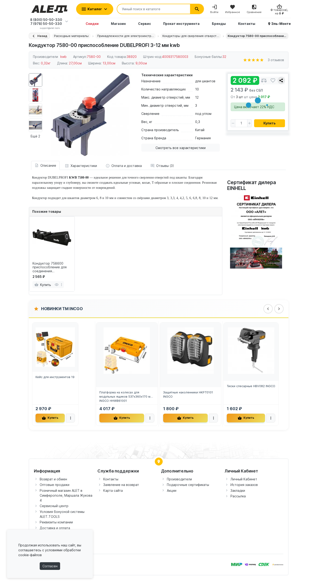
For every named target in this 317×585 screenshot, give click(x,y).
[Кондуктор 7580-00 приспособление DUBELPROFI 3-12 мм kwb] (90, 114)
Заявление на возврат (121, 485)
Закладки (237, 490)
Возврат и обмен (53, 479)
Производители (179, 479)
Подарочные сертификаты (188, 485)
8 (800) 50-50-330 (46, 20)
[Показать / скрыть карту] (159, 461)
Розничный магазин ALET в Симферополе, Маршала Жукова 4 (66, 495)
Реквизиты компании (56, 522)
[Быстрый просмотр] (56, 284)
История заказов (244, 485)
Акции (171, 490)
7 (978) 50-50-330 (46, 24)
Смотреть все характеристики (180, 148)
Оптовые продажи (54, 485)
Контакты (110, 479)
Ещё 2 (35, 136)
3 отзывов (276, 60)
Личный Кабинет (243, 479)
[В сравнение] (263, 80)
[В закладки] (273, 80)
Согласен (50, 566)
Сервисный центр (54, 506)
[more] (61, 284)
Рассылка (238, 496)
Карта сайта (113, 490)
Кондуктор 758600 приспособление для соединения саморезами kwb (49, 267)
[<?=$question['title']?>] (256, 230)
